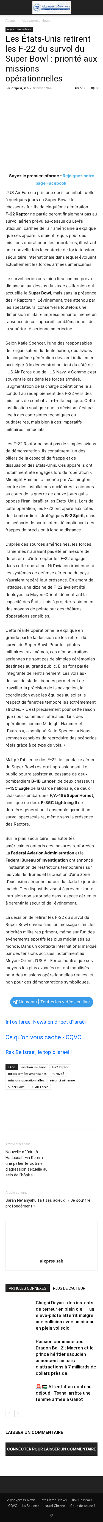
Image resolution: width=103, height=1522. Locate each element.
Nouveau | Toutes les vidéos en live (54, 1001)
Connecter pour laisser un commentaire (51, 1449)
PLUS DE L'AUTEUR (69, 1288)
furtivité (58, 1074)
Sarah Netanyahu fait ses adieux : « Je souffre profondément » (47, 1203)
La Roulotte (30, 1505)
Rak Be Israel (82, 1500)
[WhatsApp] (48, 100)
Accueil (10, 20)
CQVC (12, 1505)
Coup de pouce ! (82, 1505)
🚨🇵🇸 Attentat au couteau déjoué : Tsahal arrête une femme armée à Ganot (63, 1393)
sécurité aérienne (62, 1080)
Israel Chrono (54, 1505)
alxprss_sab (20, 88)
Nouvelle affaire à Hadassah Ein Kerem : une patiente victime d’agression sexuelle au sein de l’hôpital (26, 1163)
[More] (62, 100)
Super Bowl (16, 1087)
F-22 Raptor (60, 1067)
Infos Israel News (54, 1500)
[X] (23, 100)
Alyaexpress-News (36, 20)
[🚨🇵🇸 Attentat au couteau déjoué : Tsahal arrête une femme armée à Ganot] (19, 1393)
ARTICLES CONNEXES (27, 1288)
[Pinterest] (36, 100)
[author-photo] (51, 1253)
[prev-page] (8, 1413)
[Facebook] (10, 100)
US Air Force (39, 1087)
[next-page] (17, 1413)
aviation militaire (33, 1067)
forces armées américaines (27, 1074)
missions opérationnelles (26, 1080)
